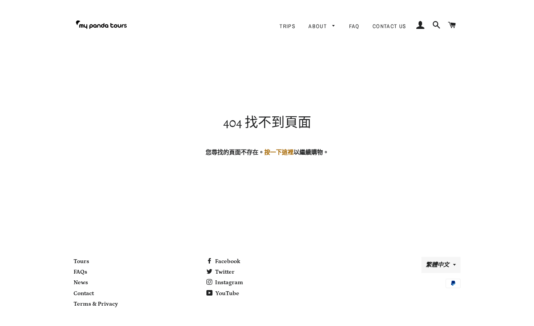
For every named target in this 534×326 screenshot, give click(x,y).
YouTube (226, 293)
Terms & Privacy (95, 304)
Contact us (390, 26)
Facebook (227, 261)
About (318, 26)
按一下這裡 (279, 152)
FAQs (80, 272)
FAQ (354, 26)
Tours (81, 261)
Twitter (224, 272)
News (80, 282)
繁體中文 (437, 265)
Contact (83, 293)
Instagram (228, 282)
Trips (288, 26)
